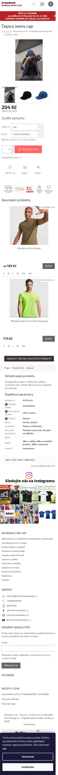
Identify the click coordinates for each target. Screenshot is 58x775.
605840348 (11, 605)
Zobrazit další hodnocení (43, 466)
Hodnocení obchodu (11, 571)
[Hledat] (34, 4)
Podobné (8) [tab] (18, 368)
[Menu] (51, 4)
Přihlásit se (11, 665)
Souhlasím (28, 767)
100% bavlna (29, 413)
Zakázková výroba (10, 567)
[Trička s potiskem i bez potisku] (38, 732)
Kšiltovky (28, 400)
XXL (23, 273)
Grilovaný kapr (8, 704)
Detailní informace (10, 157)
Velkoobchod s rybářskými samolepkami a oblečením (27, 539)
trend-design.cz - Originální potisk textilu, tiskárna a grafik (28, 720)
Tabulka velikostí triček (13, 555)
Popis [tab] (7, 368)
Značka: (11, 34)
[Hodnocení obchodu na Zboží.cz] (20, 732)
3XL (30, 273)
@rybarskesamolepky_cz (18, 620)
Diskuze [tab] (30, 368)
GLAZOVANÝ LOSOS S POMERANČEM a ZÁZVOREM (25, 694)
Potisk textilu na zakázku (13, 547)
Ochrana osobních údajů (13, 551)
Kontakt (5, 580)
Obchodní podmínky (11, 563)
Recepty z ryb (11, 715)
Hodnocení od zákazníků (41, 715)
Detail (48, 266)
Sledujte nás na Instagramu (30, 481)
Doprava (24, 715)
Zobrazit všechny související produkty (29, 358)
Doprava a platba (10, 559)
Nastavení (28, 756)
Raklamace (7, 576)
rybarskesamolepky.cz (17, 610)
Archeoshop (29, 724)
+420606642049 (13, 601)
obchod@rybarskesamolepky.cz (22, 596)
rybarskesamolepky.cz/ (17, 615)
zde (4, 748)
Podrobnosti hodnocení (40, 31)
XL (18, 273)
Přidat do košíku (30, 149)
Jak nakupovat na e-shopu (14, 543)
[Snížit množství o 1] (13, 151)
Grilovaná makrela (10, 699)
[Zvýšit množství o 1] (13, 147)
